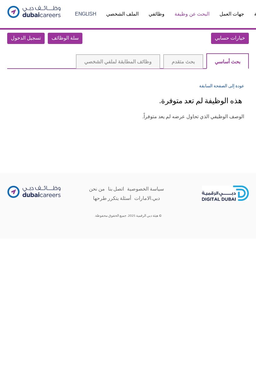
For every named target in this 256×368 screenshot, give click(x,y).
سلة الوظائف (65, 38)
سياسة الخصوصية (145, 188)
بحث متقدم (183, 62)
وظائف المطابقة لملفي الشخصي (118, 62)
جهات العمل (231, 14)
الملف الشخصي (122, 14)
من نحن (97, 188)
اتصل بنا (116, 188)
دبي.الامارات (147, 198)
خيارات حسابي (230, 38)
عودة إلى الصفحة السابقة (221, 86)
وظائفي (157, 14)
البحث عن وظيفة (192, 14)
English (85, 14)
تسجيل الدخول (26, 38)
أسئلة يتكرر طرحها (112, 198)
